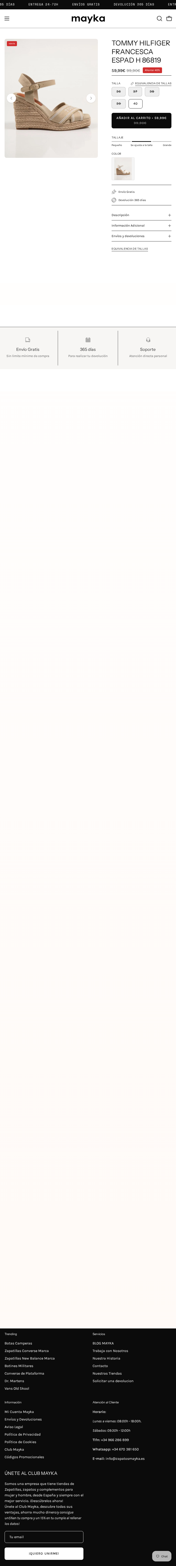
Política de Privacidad (23, 1434)
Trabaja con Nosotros (110, 1351)
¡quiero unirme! (44, 1553)
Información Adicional (128, 225)
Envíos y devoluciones (128, 236)
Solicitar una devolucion (113, 1381)
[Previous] (11, 98)
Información (13, 1402)
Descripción (120, 215)
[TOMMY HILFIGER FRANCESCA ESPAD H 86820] (123, 168)
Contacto (100, 1366)
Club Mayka (14, 1449)
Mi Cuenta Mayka (19, 1412)
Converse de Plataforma (24, 1373)
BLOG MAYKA (103, 1343)
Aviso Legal (14, 1427)
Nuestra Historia (106, 1358)
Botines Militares (19, 1366)
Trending (11, 1334)
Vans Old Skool (17, 1388)
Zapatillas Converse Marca (27, 1351)
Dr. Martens (14, 1381)
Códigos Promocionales (24, 1457)
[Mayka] (88, 18)
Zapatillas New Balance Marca (30, 1358)
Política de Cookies (20, 1442)
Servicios (99, 1334)
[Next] (91, 98)
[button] (159, 18)
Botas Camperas (18, 1343)
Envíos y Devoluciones (23, 1419)
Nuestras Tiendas (107, 1373)
